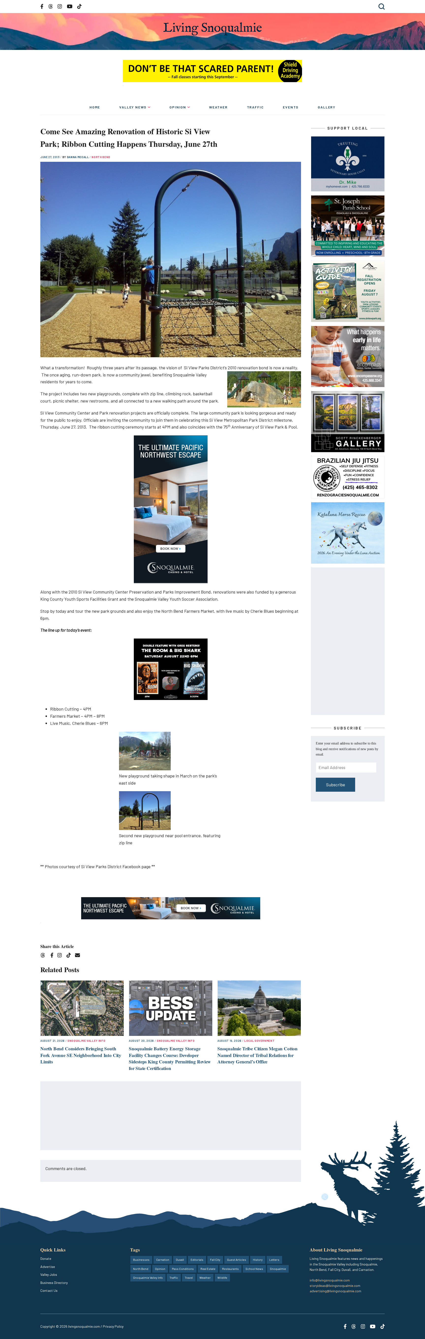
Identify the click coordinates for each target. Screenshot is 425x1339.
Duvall (180, 1259)
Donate (45, 1258)
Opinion (177, 107)
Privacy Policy (113, 1326)
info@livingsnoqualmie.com (330, 1280)
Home (95, 107)
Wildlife (222, 1277)
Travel (189, 1277)
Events (291, 107)
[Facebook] (52, 956)
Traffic (255, 107)
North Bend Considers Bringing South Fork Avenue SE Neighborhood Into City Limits (80, 1055)
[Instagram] (61, 956)
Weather (218, 107)
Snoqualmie (278, 1268)
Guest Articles (236, 1259)
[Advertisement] (171, 1116)
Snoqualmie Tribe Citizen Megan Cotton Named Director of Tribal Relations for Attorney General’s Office (257, 1055)
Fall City (215, 1259)
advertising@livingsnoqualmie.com (335, 1291)
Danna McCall (78, 157)
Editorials (197, 1259)
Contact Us (49, 1290)
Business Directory (54, 1282)
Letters (274, 1259)
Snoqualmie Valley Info (86, 1040)
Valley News (133, 107)
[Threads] (44, 956)
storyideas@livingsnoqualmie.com (335, 1285)
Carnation (162, 1259)
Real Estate (207, 1268)
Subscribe (335, 784)
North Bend (100, 157)
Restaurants (230, 1268)
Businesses (141, 1259)
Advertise (47, 1267)
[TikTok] (70, 956)
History (258, 1259)
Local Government (259, 1040)
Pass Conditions (183, 1268)
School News (254, 1268)
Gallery (326, 107)
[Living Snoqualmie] (212, 28)
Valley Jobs (48, 1274)
